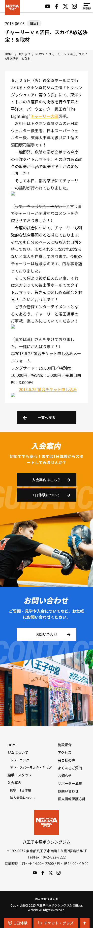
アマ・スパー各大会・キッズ (31, 767)
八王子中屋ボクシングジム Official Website (12, 7)
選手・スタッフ (19, 774)
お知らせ (65, 775)
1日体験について (46, 494)
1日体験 (21, 923)
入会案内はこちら (46, 479)
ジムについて (17, 752)
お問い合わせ (46, 634)
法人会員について (23, 797)
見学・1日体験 (20, 790)
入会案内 (14, 782)
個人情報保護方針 (72, 798)
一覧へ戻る (46, 417)
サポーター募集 (70, 783)
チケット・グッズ (59, 923)
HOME (12, 744)
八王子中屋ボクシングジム (46, 822)
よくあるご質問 (70, 767)
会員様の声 (66, 760)
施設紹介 (65, 744)
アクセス (64, 752)
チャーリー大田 (44, 116)
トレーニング (19, 760)
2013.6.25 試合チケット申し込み (48, 389)
